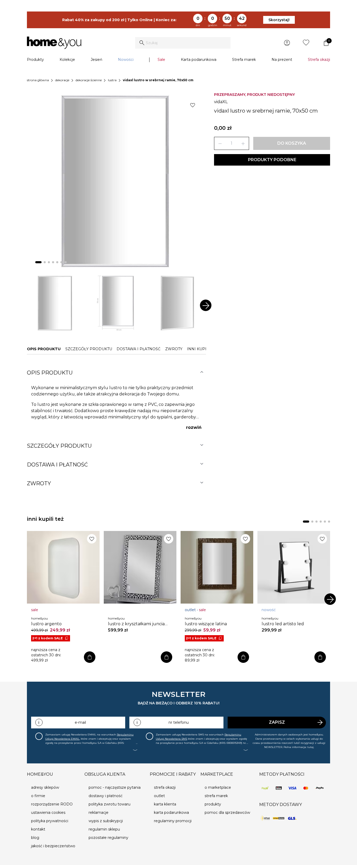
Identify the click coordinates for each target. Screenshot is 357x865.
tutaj (310, 747)
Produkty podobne (272, 159)
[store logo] (54, 43)
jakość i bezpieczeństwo (53, 846)
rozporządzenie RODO (52, 804)
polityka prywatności (49, 821)
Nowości (126, 59)
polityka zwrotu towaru (109, 804)
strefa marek (216, 795)
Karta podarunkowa (198, 59)
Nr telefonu (179, 722)
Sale (161, 59)
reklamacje (98, 812)
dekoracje (62, 80)
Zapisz (277, 722)
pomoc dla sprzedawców (227, 812)
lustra (112, 80)
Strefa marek (244, 59)
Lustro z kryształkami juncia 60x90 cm (136, 624)
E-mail (80, 722)
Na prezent (282, 59)
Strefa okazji (319, 59)
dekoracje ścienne (89, 80)
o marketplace (218, 787)
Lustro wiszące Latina (206, 623)
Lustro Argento (46, 623)
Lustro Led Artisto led (283, 623)
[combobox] (183, 43)
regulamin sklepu (104, 829)
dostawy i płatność (106, 795)
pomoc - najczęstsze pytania (115, 787)
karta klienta (165, 804)
